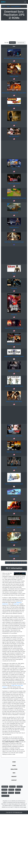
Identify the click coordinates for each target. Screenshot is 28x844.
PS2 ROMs (4, 792)
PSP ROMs (11, 792)
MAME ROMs (5, 786)
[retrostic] (3, 2)
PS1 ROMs (18, 789)
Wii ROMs (18, 792)
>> (25, 562)
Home (14, 762)
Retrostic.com (18, 812)
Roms (14, 765)
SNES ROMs (12, 786)
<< (6, 562)
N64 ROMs (4, 789)
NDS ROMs (19, 786)
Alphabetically (20, 42)
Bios (14, 772)
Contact (14, 780)
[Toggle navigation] (25, 2)
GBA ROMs (11, 789)
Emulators (14, 769)
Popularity (12, 42)
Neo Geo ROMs (5, 795)
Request (14, 776)
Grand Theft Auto (15, 685)
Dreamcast (16, 604)
